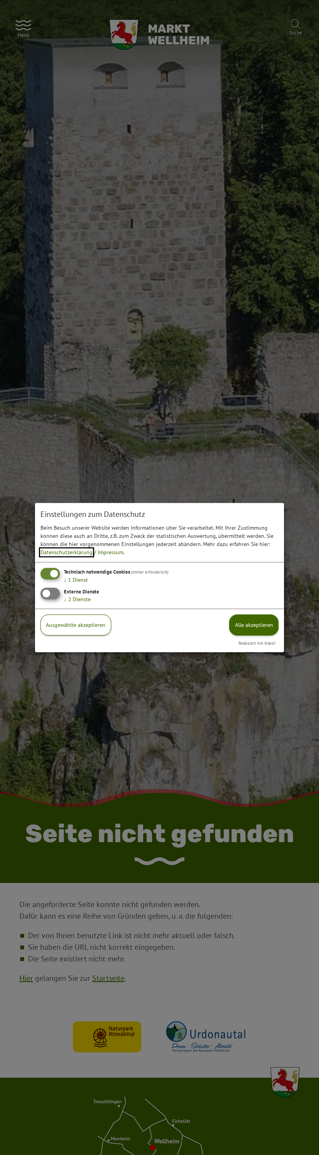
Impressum (110, 552)
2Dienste (77, 599)
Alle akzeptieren (254, 624)
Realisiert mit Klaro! (256, 643)
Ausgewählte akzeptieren (75, 624)
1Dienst (76, 579)
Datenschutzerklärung (66, 552)
